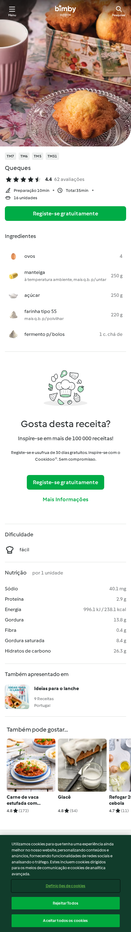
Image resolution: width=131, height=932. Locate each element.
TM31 (52, 156)
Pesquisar (119, 15)
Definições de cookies (66, 885)
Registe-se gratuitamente (65, 213)
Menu (12, 15)
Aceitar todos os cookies (65, 920)
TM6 (24, 156)
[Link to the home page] (65, 11)
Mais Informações (65, 499)
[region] (65, 883)
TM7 (10, 156)
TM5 (37, 156)
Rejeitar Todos (65, 903)
